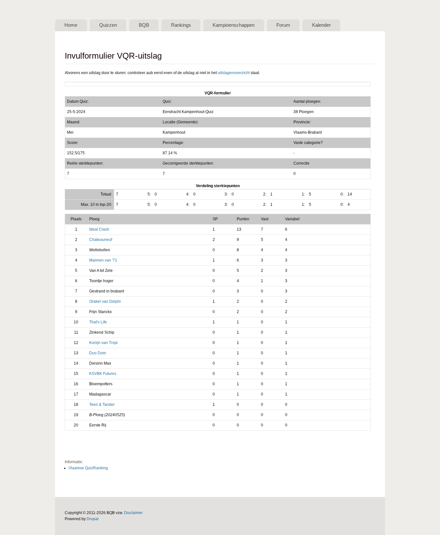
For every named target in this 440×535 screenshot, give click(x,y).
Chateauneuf (100, 239)
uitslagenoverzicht (234, 73)
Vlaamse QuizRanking (88, 468)
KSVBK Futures (102, 373)
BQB (144, 25)
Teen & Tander (102, 404)
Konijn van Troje (103, 342)
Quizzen (108, 25)
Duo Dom (97, 353)
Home (70, 25)
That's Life (98, 322)
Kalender (321, 25)
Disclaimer (133, 513)
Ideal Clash (99, 229)
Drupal (93, 519)
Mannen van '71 (103, 260)
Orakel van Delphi (105, 301)
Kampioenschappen (233, 25)
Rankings (181, 25)
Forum (283, 25)
